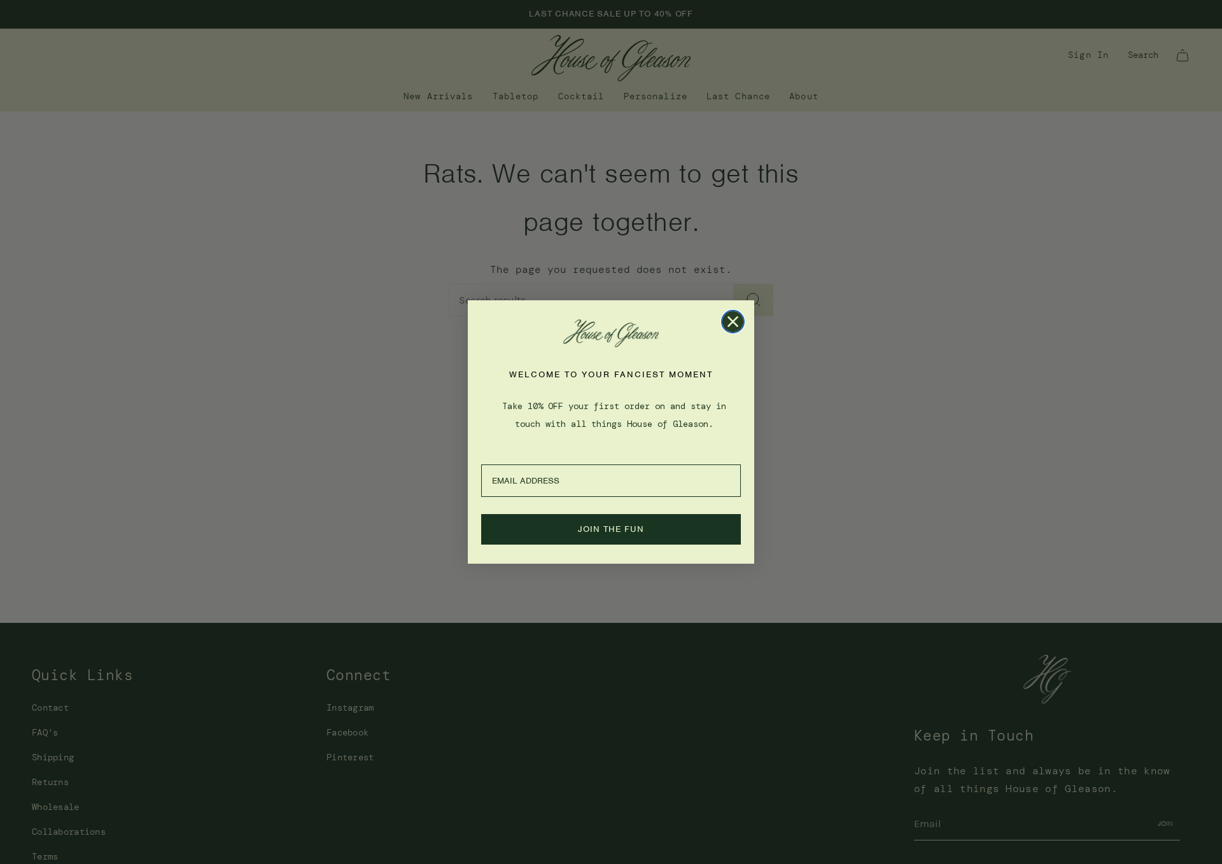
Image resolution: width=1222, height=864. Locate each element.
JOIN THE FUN (611, 529)
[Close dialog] (733, 321)
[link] (611, 333)
